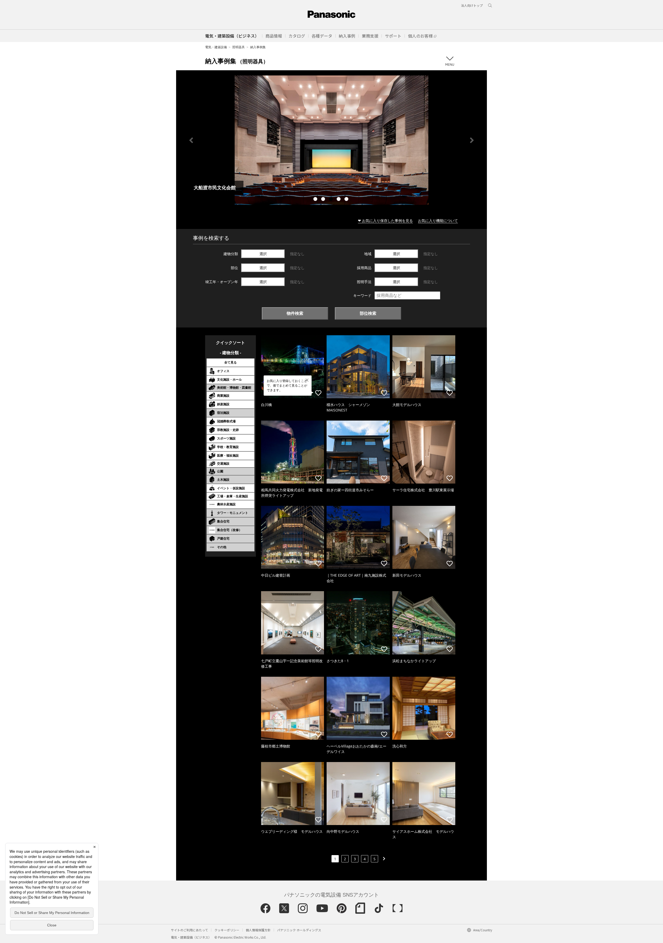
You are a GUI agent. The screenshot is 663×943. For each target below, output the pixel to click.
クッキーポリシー (226, 930)
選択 (263, 253)
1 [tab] (316, 199)
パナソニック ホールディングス (299, 930)
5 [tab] (347, 199)
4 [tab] (339, 199)
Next (472, 140)
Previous (191, 140)
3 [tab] (331, 199)
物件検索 (295, 313)
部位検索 (368, 313)
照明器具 (238, 47)
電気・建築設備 (216, 47)
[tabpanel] (331, 140)
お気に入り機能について (438, 220)
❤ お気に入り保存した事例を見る (385, 220)
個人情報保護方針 (258, 930)
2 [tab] (323, 199)
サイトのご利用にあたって (189, 930)
